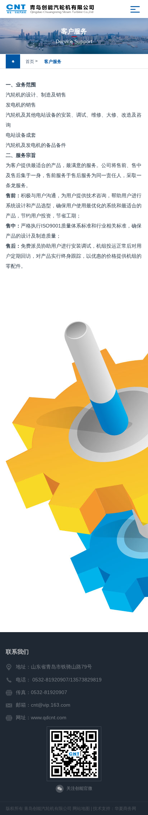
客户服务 (52, 61)
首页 (30, 61)
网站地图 (81, 808)
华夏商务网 (125, 808)
